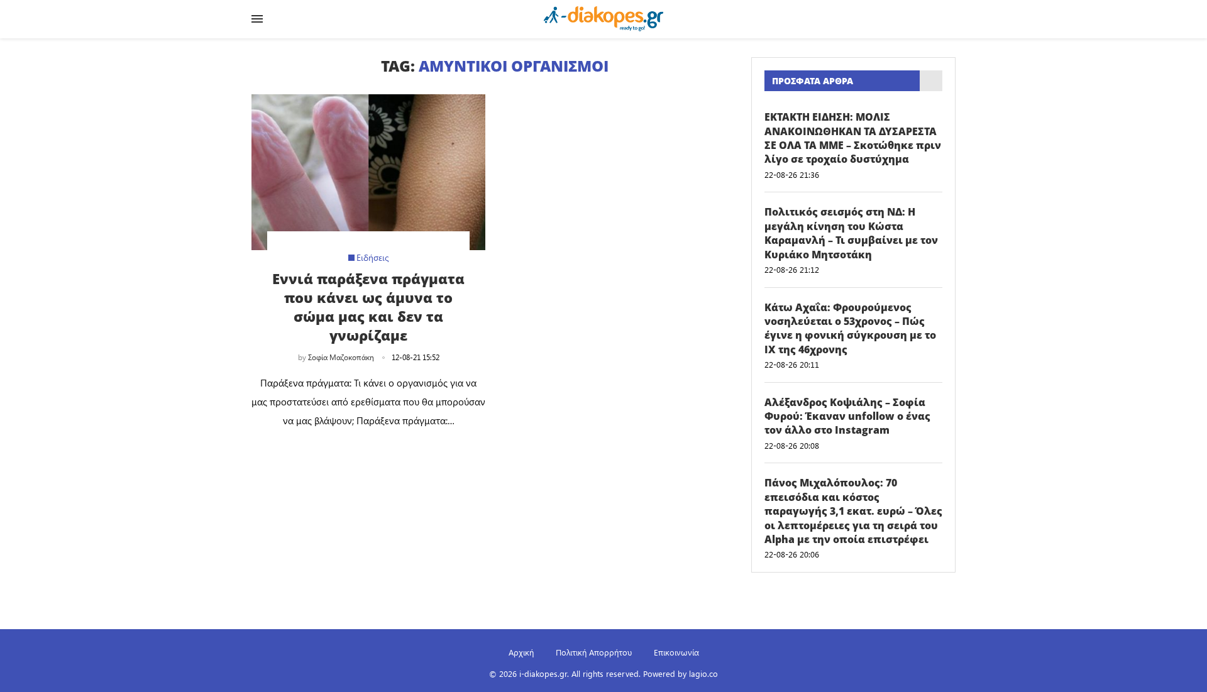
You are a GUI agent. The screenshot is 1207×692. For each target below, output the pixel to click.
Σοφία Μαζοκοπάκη (341, 357)
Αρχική (521, 652)
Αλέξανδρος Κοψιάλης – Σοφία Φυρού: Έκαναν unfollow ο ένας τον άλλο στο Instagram (847, 416)
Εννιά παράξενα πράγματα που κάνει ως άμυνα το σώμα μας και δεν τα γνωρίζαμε (368, 306)
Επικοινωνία (676, 652)
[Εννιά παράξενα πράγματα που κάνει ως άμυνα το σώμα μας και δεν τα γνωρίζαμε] (368, 172)
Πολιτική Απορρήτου (594, 652)
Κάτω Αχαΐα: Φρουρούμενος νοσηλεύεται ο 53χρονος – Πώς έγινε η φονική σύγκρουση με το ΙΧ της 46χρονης (850, 328)
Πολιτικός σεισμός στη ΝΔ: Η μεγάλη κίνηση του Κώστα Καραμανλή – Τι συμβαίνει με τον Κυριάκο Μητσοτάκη (851, 233)
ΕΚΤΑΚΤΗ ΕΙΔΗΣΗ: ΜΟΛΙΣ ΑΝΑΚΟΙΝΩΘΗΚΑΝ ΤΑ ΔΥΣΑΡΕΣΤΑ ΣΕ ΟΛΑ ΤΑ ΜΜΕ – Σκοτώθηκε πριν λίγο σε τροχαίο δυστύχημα (852, 138)
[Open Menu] (257, 19)
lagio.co (703, 673)
